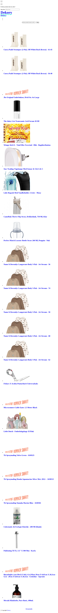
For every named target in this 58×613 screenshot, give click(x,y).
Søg (38, 22)
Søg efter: (3, 9)
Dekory (9, 610)
